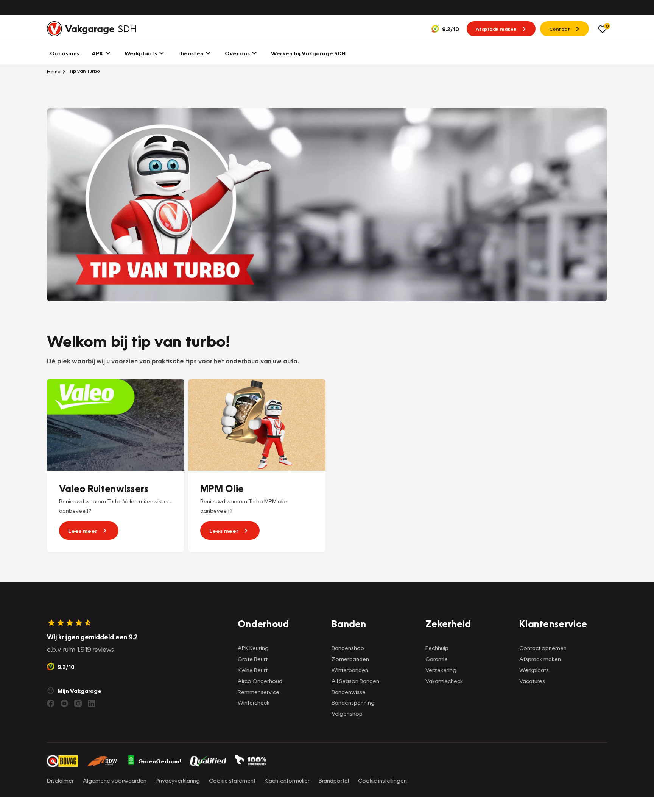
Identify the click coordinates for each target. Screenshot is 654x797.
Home (54, 71)
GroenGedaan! (159, 761)
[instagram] (78, 703)
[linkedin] (91, 703)
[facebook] (50, 703)
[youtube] (64, 703)
